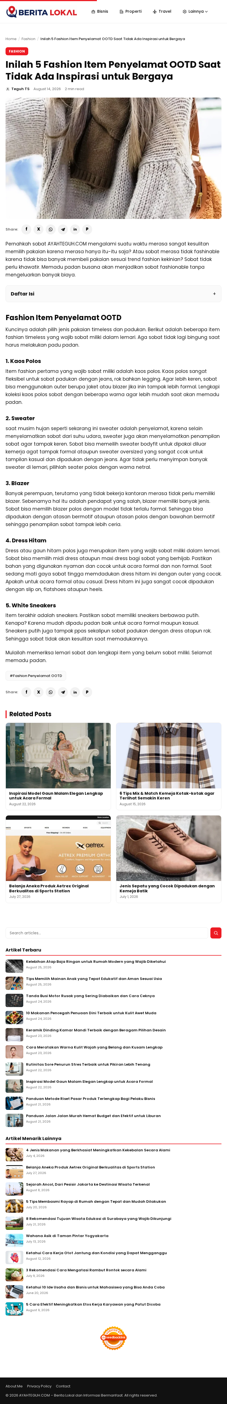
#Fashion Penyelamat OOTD (36, 675)
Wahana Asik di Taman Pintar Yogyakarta (67, 1236)
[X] (38, 229)
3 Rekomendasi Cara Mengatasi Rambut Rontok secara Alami (86, 1270)
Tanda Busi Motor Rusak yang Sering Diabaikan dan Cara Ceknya (90, 996)
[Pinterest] (87, 229)
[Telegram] (63, 229)
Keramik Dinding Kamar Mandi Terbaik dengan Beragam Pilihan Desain (96, 1030)
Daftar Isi (22, 293)
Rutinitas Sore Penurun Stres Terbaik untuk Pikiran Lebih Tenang (88, 1064)
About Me (14, 1386)
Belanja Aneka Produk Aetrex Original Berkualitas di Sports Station (49, 888)
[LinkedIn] (75, 229)
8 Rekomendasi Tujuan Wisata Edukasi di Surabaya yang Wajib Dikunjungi (98, 1219)
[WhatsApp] (51, 229)
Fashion (28, 38)
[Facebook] (26, 229)
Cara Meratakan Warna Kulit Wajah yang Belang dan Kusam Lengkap (94, 1047)
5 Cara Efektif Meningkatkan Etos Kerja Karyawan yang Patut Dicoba (93, 1304)
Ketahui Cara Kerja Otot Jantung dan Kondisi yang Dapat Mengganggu (96, 1253)
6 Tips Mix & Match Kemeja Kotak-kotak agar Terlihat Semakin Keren (167, 796)
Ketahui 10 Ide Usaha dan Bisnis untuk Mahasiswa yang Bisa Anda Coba (95, 1287)
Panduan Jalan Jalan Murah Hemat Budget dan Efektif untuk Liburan (93, 1116)
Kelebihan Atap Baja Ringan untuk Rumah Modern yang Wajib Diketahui (96, 961)
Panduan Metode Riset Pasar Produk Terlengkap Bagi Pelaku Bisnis (90, 1099)
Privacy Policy (39, 1386)
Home (11, 38)
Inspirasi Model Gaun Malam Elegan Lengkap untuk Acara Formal (56, 796)
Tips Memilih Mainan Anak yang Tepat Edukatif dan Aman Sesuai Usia (94, 979)
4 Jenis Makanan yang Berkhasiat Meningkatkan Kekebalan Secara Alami (98, 1150)
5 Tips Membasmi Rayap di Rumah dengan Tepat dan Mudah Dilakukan (96, 1201)
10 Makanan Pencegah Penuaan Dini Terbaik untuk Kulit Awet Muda (91, 1013)
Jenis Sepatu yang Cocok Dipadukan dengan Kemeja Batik (167, 888)
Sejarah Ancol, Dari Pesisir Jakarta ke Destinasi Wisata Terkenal (88, 1184)
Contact (63, 1386)
